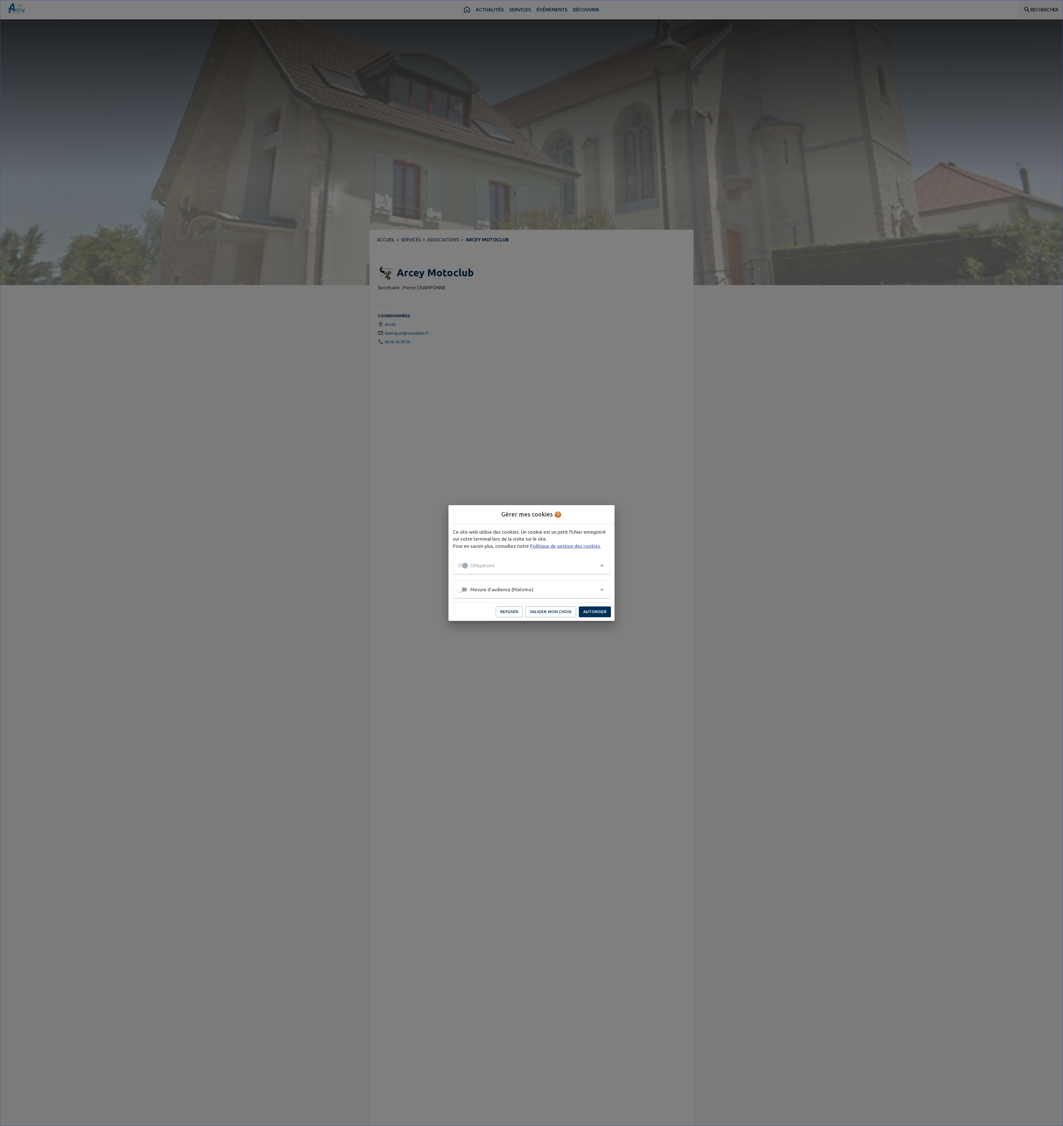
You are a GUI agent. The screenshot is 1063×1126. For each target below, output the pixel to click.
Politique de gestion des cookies (565, 546)
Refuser (509, 611)
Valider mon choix (551, 611)
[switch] (459, 589)
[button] (531, 565)
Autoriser (595, 611)
